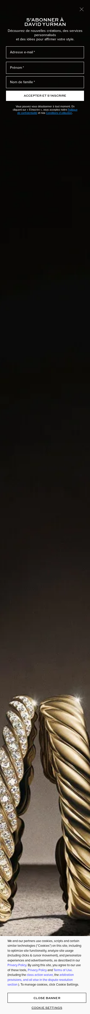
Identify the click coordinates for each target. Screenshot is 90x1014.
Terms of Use (63, 970)
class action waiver (40, 974)
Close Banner (47, 998)
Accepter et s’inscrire (45, 95)
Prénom (16, 67)
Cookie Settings (47, 1008)
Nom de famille (21, 82)
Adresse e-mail (21, 52)
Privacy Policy (17, 965)
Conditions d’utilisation (59, 113)
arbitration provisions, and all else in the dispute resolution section (41, 979)
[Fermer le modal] (82, 9)
